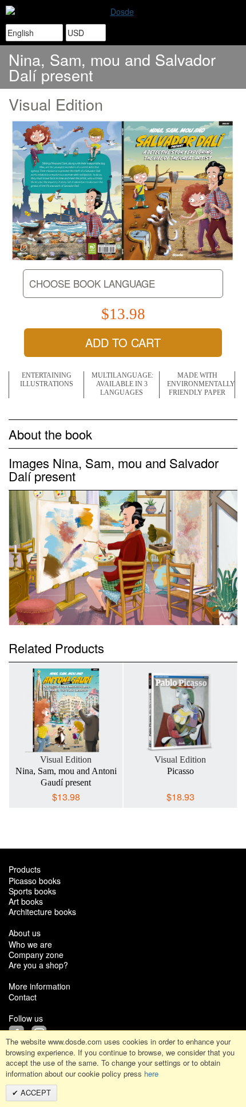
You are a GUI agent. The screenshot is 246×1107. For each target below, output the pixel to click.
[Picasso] (180, 711)
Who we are (30, 944)
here (151, 1073)
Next (228, 723)
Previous (17, 723)
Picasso (180, 771)
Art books (26, 901)
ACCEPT (34, 1092)
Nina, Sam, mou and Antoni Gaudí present (66, 776)
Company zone (36, 954)
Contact (23, 997)
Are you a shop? (38, 965)
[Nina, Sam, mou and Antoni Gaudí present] (66, 711)
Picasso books (35, 880)
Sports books (32, 891)
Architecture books (42, 911)
